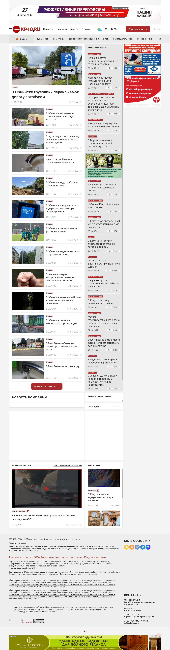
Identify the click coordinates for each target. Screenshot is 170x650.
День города (43, 39)
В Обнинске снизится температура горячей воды (61, 322)
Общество (92, 136)
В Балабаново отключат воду (62, 366)
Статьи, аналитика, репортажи (100, 94)
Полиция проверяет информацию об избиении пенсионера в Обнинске (60, 277)
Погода (91, 237)
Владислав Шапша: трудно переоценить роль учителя (103, 361)
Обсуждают (95, 406)
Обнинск (15, 87)
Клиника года (103, 39)
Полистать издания (17, 543)
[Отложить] (81, 102)
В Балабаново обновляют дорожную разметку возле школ (61, 346)
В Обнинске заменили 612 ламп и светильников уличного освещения (63, 300)
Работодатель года (122, 39)
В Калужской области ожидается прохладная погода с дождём (101, 243)
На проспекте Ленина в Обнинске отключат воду (60, 161)
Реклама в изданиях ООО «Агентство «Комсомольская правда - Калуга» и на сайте (57, 557)
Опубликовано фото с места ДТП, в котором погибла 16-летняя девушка (104, 342)
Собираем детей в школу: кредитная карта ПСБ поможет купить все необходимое (102, 380)
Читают (116, 406)
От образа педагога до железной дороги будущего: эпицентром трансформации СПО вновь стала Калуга (103, 103)
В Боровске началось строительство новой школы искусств (100, 143)
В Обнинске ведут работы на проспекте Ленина (62, 184)
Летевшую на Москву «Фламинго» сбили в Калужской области (100, 80)
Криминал (92, 491)
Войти (158, 29)
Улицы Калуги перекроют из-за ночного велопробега (103, 125)
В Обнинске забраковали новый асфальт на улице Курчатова (60, 116)
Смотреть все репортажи (68, 465)
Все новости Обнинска (45, 386)
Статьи (86, 29)
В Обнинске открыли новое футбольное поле (61, 230)
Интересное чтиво (145, 39)
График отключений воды (80, 39)
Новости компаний (29, 397)
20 (69, 525)
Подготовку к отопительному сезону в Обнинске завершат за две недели (62, 139)
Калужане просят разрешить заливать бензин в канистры (103, 283)
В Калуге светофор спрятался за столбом (100, 302)
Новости (48, 29)
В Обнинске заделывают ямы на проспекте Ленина (62, 253)
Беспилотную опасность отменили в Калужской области (102, 187)
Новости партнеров (74, 607)
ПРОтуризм (58, 39)
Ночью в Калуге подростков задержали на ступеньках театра (103, 61)
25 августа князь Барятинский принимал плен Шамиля (104, 263)
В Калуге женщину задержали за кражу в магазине (100, 497)
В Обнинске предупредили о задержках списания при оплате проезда (62, 208)
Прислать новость (138, 29)
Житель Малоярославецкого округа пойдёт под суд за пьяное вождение (104, 321)
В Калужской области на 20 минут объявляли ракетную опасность (104, 224)
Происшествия (94, 54)
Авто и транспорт (95, 120)
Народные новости (67, 29)
